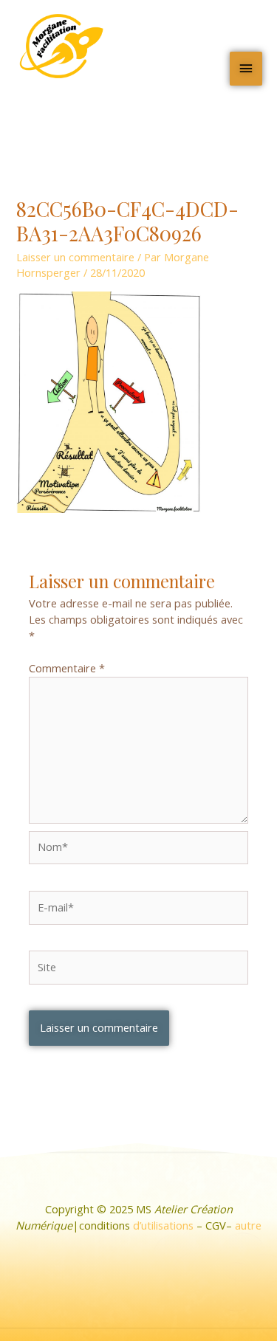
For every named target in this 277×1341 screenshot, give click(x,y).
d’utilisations (163, 1225)
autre (248, 1225)
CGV (215, 1225)
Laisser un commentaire (75, 256)
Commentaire (67, 668)
